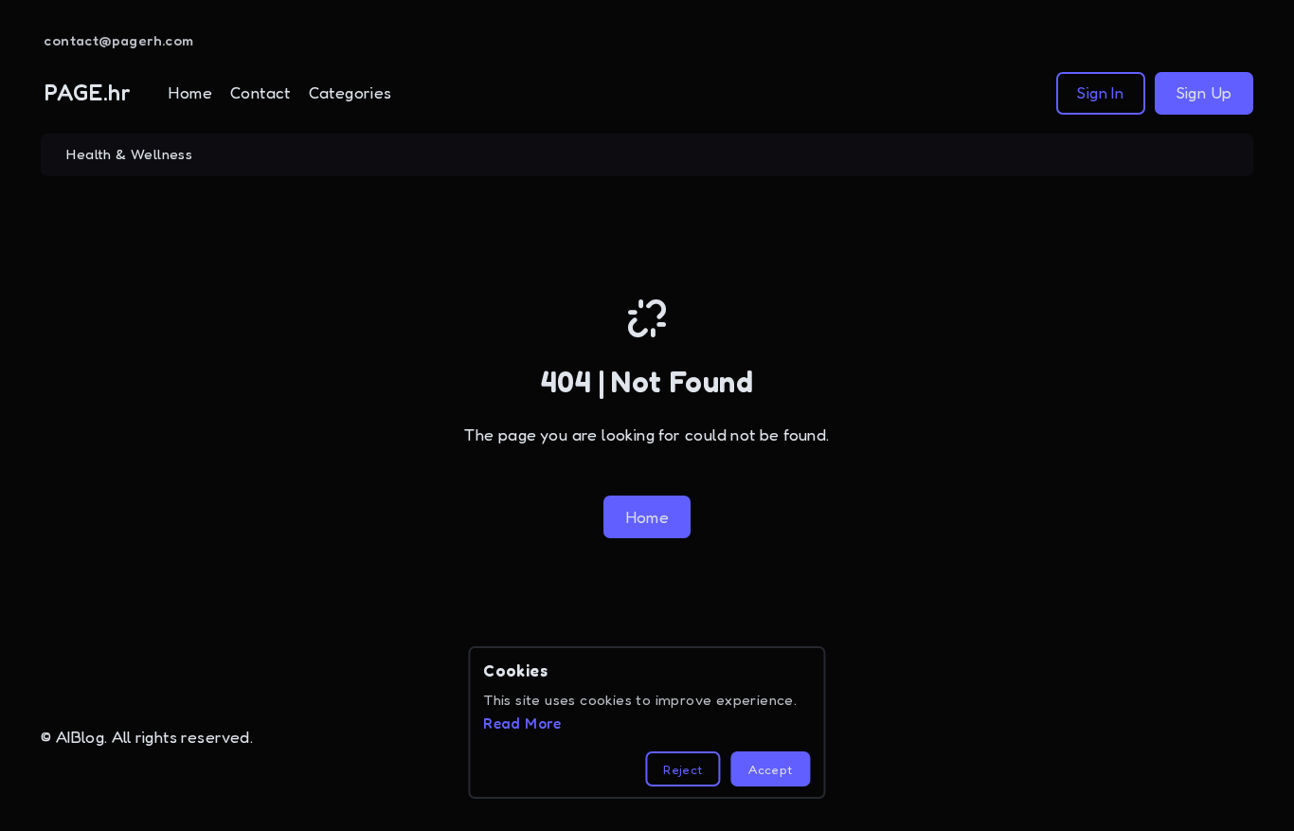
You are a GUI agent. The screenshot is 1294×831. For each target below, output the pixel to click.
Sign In (1100, 92)
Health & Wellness (129, 154)
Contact (260, 92)
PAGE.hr (88, 92)
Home (190, 92)
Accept (770, 769)
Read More (522, 723)
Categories (350, 92)
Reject (682, 769)
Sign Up (1204, 92)
